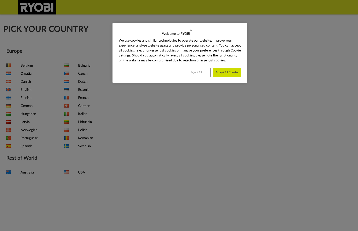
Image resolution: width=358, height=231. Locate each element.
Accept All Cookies (227, 72)
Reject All (196, 72)
